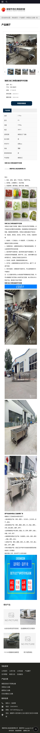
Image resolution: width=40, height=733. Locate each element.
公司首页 (4, 671)
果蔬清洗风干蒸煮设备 (9, 683)
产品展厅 (22, 17)
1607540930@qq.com (16, 710)
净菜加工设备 (30, 17)
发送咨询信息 (21, 103)
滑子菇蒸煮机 (28, 652)
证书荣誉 (4, 674)
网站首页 (15, 17)
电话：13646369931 (12, 706)
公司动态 (20, 671)
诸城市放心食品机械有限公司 (10, 728)
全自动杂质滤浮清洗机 (11, 628)
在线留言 (20, 674)
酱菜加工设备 (6, 690)
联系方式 (12, 674)
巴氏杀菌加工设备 (7, 694)
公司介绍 (12, 671)
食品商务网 (18, 730)
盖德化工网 (26, 730)
